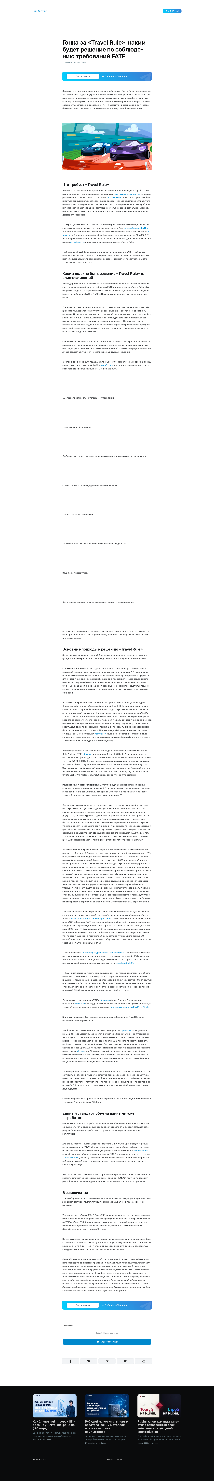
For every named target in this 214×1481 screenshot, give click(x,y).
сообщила (79, 1003)
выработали (107, 365)
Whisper (81, 1051)
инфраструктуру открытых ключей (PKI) (103, 952)
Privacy (110, 1459)
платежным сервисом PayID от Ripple (129, 1007)
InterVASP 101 (72, 1157)
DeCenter (36, 1459)
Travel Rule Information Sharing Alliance (91, 918)
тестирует (100, 734)
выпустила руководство (127, 194)
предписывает (115, 197)
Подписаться (172, 11)
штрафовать (77, 242)
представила (141, 1150)
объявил (87, 754)
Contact (119, 1459)
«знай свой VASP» (125, 963)
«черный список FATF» (136, 228)
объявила (105, 1000)
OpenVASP (126, 1030)
